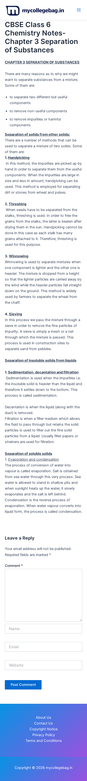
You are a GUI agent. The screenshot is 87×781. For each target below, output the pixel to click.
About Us (43, 717)
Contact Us (43, 723)
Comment (14, 565)
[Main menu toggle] (79, 10)
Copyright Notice (43, 729)
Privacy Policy (43, 735)
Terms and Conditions (43, 741)
